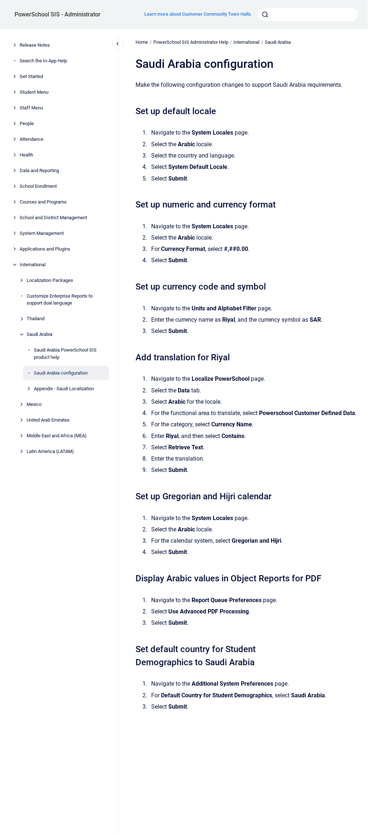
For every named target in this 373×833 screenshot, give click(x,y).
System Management (42, 233)
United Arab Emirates (48, 420)
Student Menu (34, 92)
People (27, 123)
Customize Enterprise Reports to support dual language (60, 299)
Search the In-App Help (43, 60)
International (33, 264)
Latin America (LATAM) (50, 451)
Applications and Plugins (45, 249)
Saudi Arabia (39, 334)
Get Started (31, 76)
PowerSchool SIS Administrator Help (190, 42)
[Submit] (265, 14)
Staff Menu (31, 108)
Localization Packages (50, 280)
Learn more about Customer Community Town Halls (197, 14)
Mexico (34, 404)
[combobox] (307, 15)
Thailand (35, 318)
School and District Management (53, 217)
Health (26, 155)
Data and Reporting (39, 170)
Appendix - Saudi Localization (64, 388)
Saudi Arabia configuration (61, 373)
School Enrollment (38, 186)
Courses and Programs (43, 202)
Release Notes (35, 45)
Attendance (31, 139)
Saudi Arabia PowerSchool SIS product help (65, 353)
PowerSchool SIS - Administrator (58, 14)
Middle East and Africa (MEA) (57, 435)
